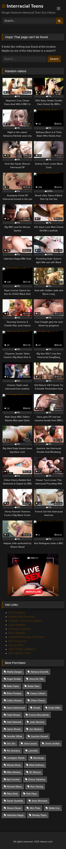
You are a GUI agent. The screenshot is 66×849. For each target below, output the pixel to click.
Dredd (36, 707)
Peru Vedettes (16, 633)
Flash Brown (13, 714)
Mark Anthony (36, 765)
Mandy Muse (14, 765)
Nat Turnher (13, 779)
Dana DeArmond (16, 707)
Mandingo (38, 757)
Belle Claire (13, 686)
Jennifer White (14, 736)
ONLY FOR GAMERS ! (22, 649)
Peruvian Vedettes (19, 628)
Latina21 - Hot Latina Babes (25, 620)
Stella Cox (54, 808)
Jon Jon (11, 743)
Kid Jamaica (13, 750)
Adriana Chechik (39, 671)
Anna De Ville (36, 678)
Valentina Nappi (15, 815)
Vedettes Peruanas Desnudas (26, 637)
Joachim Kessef (39, 736)
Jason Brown (14, 729)
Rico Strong (36, 786)
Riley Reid (12, 793)
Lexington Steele (16, 757)
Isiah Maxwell (14, 722)
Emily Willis (54, 707)
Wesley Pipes (39, 815)
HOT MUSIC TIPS (19, 653)
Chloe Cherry (38, 700)
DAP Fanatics (16, 612)
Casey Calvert (37, 693)
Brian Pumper (14, 693)
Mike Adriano (14, 772)
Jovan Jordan (52, 743)
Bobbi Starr (34, 686)
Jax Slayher (35, 729)
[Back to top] (55, 839)
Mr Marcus (35, 772)
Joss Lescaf (30, 743)
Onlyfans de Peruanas (21, 616)
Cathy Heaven (14, 700)
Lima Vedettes (17, 624)
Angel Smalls (14, 678)
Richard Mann (14, 786)
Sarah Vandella (15, 800)
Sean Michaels (39, 800)
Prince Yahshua (36, 779)
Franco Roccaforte (39, 714)
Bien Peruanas (17, 641)
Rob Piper (31, 793)
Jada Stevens (37, 722)
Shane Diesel (14, 808)
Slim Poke (35, 808)
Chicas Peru (15, 645)
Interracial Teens (24, 6)
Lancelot (33, 750)
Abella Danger (14, 671)
